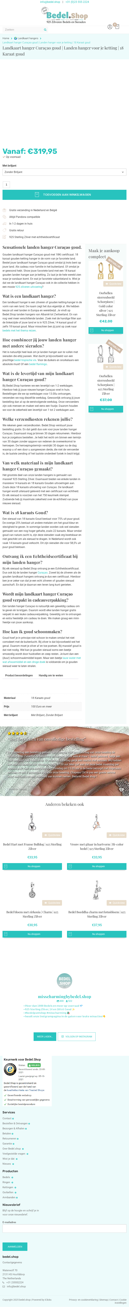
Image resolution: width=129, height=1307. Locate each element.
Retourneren (9, 1138)
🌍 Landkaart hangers (26, 38)
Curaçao (43, 572)
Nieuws (7, 1163)
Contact (7, 1118)
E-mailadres (9, 1222)
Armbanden (9, 1197)
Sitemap (103, 1300)
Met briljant (9, 165)
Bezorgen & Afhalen (13, 1128)
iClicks (48, 1300)
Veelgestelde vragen (14, 1153)
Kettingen (8, 1187)
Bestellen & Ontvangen (15, 1123)
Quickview (115, 283)
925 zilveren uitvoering (28, 286)
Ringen (7, 1182)
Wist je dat (9, 1158)
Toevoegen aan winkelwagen (66, 194)
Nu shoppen (107, 330)
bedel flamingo (38, 364)
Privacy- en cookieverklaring (83, 1300)
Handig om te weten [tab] (51, 675)
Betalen (7, 1133)
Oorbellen (8, 1192)
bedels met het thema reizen (19, 330)
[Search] (45, 30)
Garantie (7, 1143)
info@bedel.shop (16, 1286)
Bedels (7, 1177)
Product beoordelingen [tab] (19, 675)
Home (6, 38)
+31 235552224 (14, 1282)
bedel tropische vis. (25, 360)
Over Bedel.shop (12, 1148)
